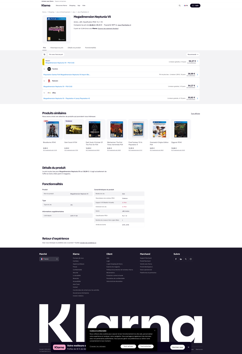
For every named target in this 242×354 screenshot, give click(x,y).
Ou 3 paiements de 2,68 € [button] (114, 150)
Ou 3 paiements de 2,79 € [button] (71, 150)
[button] (185, 5)
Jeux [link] (73, 12)
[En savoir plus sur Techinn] (44, 69)
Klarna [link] (44, 12)
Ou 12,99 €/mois (191, 75)
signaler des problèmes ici (88, 243)
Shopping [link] (51, 12)
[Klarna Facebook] (176, 259)
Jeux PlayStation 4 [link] (83, 12)
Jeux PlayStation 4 (124, 25)
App (79, 5)
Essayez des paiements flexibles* (108, 28)
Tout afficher (195, 114)
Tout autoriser (145, 346)
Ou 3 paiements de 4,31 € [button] (135, 150)
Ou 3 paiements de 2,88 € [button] (156, 150)
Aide (83, 5)
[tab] (44, 47)
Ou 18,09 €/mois (191, 63)
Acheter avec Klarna (47, 1)
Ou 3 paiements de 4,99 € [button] (92, 150)
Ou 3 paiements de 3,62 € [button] (178, 150)
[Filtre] (44, 54)
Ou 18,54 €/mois (191, 99)
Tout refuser (128, 346)
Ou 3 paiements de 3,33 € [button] (50, 150)
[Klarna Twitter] (185, 259)
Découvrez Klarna (61, 5)
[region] (121, 339)
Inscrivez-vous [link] (177, 347)
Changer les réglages (98, 346)
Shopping (72, 5)
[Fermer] (155, 330)
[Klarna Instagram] (190, 259)
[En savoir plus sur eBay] (44, 93)
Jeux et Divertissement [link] (63, 12)
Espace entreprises (60, 1)
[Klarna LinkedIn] (181, 259)
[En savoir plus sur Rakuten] (44, 81)
